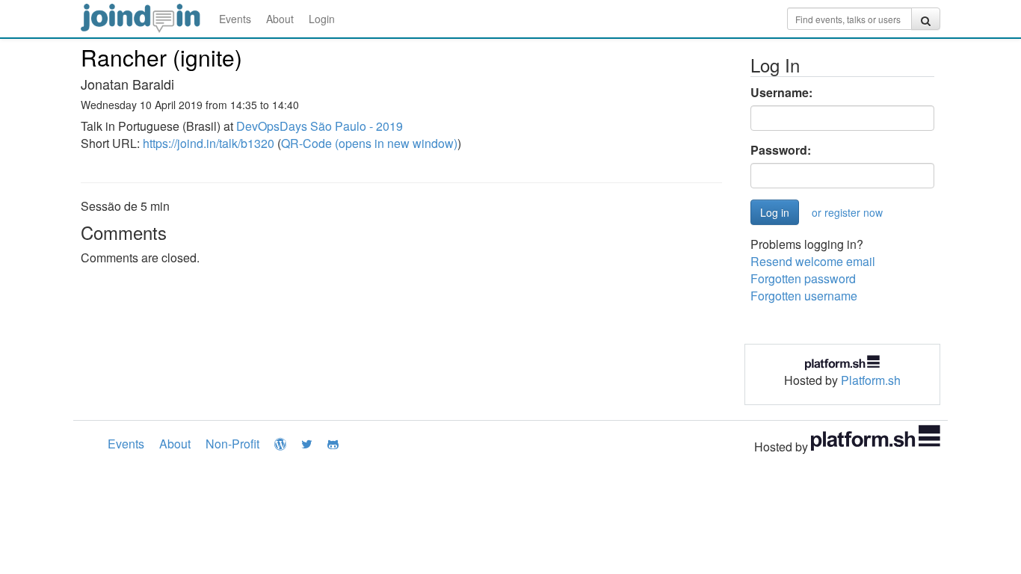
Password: (780, 150)
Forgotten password (803, 278)
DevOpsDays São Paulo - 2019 (319, 126)
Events (235, 18)
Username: (781, 92)
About (280, 18)
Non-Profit (232, 443)
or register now (847, 212)
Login (322, 18)
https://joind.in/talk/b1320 (208, 143)
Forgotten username (803, 295)
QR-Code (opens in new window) (369, 143)
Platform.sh (871, 380)
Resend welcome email (812, 261)
